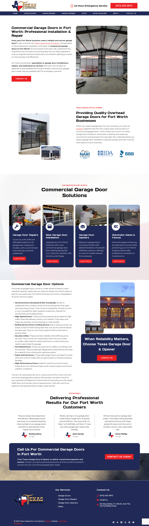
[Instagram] (121, 522)
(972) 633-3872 (124, 5)
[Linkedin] (129, 522)
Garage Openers (68, 13)
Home (15, 13)
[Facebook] (113, 522)
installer (79, 129)
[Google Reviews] (125, 522)
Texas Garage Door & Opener (46, 43)
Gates (84, 13)
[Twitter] (117, 522)
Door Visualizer (100, 13)
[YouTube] (133, 522)
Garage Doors (30, 13)
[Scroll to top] (144, 518)
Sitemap (48, 521)
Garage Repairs (48, 13)
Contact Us (131, 13)
